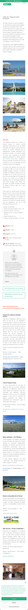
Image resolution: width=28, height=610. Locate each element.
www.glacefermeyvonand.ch (10, 513)
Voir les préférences (14, 606)
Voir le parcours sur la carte (13, 288)
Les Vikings (11, 178)
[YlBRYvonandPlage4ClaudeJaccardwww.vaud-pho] (14, 76)
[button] (26, 583)
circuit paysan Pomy (8, 158)
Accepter (14, 598)
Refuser (14, 602)
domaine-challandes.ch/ (9, 556)
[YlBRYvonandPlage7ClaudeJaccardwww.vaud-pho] (14, 131)
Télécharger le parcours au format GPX (13, 295)
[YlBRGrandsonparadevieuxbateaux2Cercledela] (14, 95)
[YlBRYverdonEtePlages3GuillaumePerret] (14, 113)
